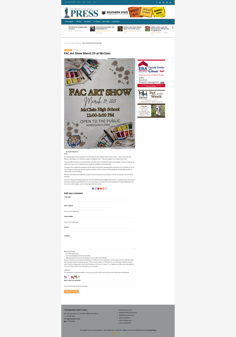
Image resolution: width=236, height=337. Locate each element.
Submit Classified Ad (125, 323)
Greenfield (170, 31)
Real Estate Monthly (70, 2)
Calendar (97, 21)
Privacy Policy (151, 330)
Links (83, 2)
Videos (95, 2)
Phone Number (68, 216)
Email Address (68, 205)
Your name (67, 197)
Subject (66, 227)
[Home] (81, 12)
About (79, 2)
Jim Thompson (84, 31)
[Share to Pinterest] (98, 189)
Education (71, 43)
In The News (69, 21)
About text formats (69, 251)
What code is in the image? (72, 280)
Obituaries (106, 21)
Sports (78, 21)
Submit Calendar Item (125, 320)
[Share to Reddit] (101, 189)
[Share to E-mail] (103, 189)
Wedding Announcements (126, 315)
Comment (67, 236)
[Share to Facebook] (93, 189)
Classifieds (116, 21)
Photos (89, 2)
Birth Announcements (125, 310)
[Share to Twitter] (96, 189)
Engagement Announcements (128, 312)
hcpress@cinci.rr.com (73, 318)
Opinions (87, 21)
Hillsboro (109, 31)
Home (65, 43)
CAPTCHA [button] (67, 270)
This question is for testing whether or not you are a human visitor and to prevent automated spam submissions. (96, 278)
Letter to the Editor (124, 318)
